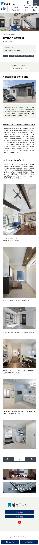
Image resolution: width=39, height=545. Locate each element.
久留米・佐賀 (16, 10)
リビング (11, 55)
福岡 (26, 8)
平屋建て (27, 55)
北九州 (16, 8)
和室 (22, 55)
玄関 (32, 55)
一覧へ (19, 459)
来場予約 (11, 542)
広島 (34, 10)
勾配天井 (17, 55)
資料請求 (30, 542)
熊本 (26, 10)
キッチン (5, 55)
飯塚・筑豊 (34, 8)
